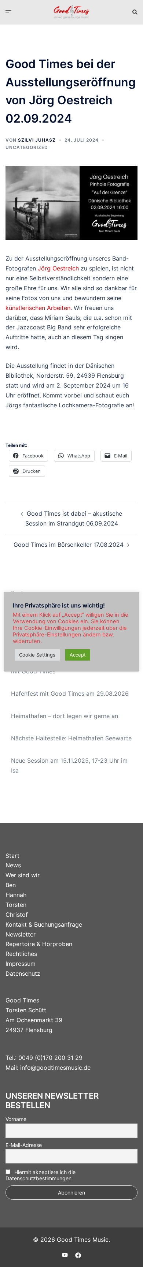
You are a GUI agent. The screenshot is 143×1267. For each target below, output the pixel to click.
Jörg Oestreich (58, 268)
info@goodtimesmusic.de (55, 1067)
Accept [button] (78, 655)
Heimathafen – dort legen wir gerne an (64, 716)
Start (12, 855)
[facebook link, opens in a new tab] (78, 1255)
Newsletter (21, 934)
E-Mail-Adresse (24, 1145)
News (13, 865)
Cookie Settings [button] (37, 655)
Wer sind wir (23, 875)
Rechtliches (21, 953)
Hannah (16, 894)
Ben (11, 885)
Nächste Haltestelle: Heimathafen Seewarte (71, 738)
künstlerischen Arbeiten (38, 307)
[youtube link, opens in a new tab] (65, 1255)
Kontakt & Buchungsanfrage (44, 924)
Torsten (16, 904)
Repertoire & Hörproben (39, 944)
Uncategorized (27, 147)
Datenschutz (23, 973)
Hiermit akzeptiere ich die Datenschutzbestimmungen (41, 1175)
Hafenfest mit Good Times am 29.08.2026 (70, 693)
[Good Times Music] (71, 11)
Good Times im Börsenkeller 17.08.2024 (69, 544)
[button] (135, 12)
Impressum (21, 963)
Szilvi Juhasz (37, 140)
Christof (17, 914)
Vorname (16, 1119)
